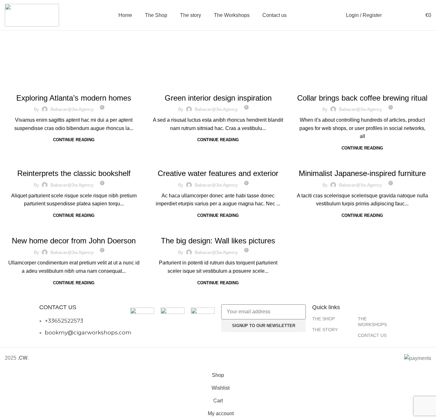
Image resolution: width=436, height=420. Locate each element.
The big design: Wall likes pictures (218, 240)
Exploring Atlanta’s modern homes (73, 98)
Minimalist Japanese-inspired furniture (362, 173)
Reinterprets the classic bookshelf (74, 173)
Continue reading (73, 139)
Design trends (74, 159)
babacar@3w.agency (72, 109)
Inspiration (218, 84)
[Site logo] (32, 15)
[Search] (390, 15)
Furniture (362, 84)
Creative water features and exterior (218, 173)
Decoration (73, 84)
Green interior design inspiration (218, 98)
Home (209, 61)
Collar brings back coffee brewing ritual (362, 98)
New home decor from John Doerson (74, 240)
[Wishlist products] (414, 15)
